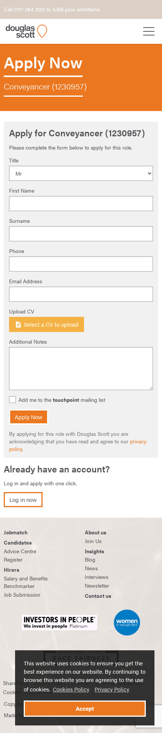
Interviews (97, 576)
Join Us (93, 541)
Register (13, 559)
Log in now (23, 499)
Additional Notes (28, 341)
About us (95, 532)
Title (13, 160)
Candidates (18, 542)
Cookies (12, 692)
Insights (94, 551)
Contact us (98, 595)
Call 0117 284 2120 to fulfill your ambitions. (52, 9)
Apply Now (29, 417)
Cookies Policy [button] (71, 689)
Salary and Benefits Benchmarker (26, 581)
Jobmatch (16, 532)
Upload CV (21, 311)
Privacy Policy (112, 689)
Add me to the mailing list (61, 399)
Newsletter (97, 585)
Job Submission (22, 594)
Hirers (11, 569)
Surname (19, 220)
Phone (16, 251)
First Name (21, 190)
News (91, 568)
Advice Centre (20, 551)
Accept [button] (85, 708)
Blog (90, 559)
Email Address (25, 281)
